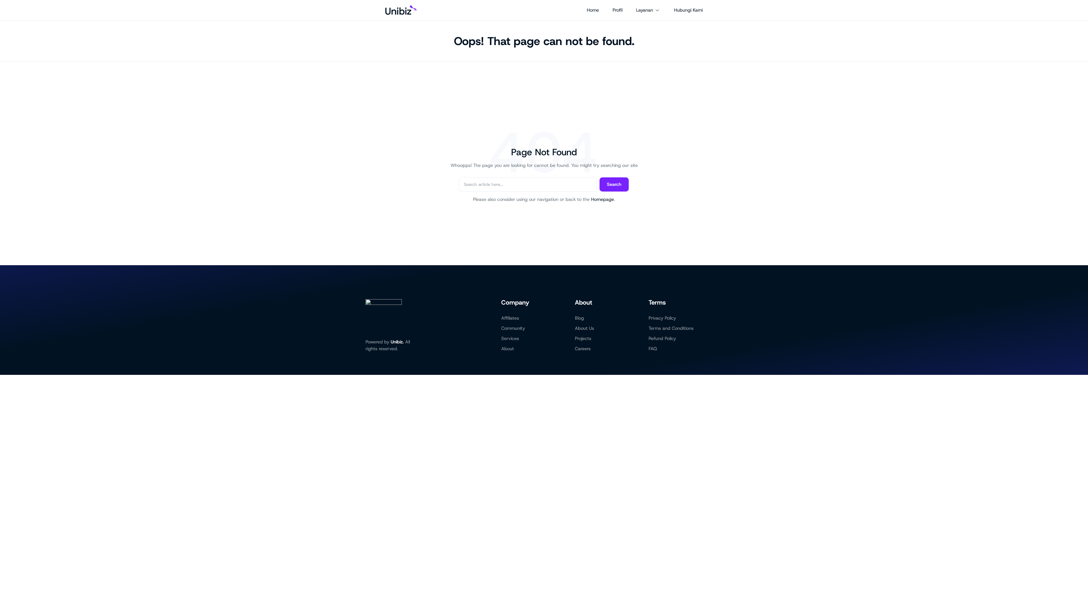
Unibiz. (397, 342)
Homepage (602, 199)
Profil (617, 10)
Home (593, 10)
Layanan (644, 10)
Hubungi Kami (688, 10)
